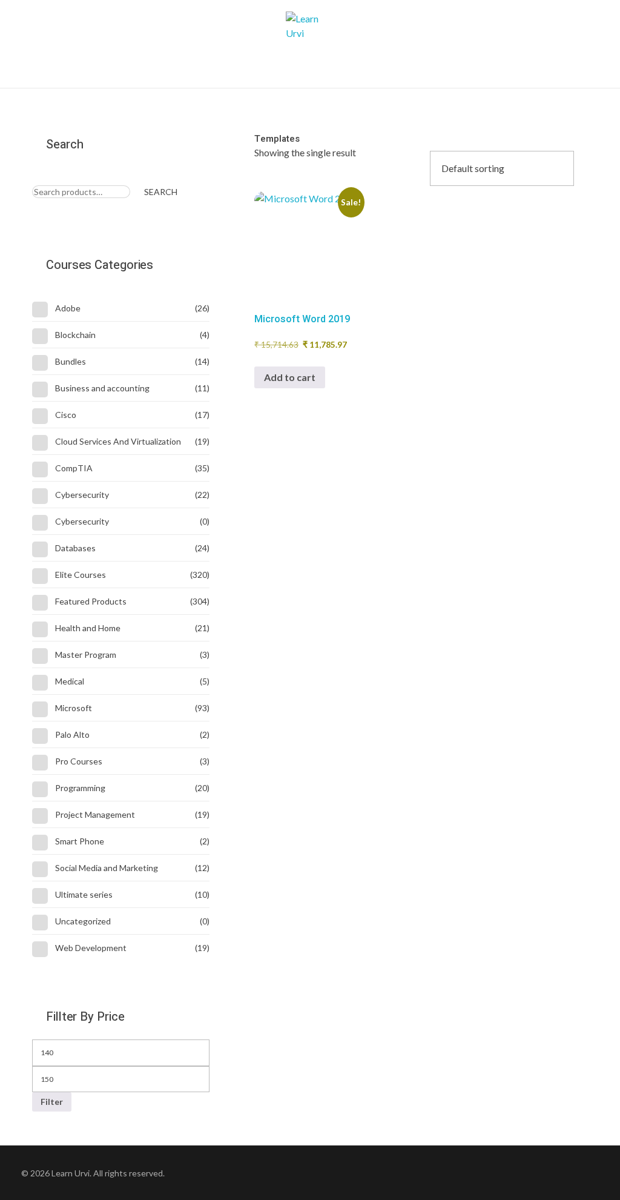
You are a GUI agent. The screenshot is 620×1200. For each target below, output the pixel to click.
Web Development (91, 948)
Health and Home (87, 628)
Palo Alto (72, 734)
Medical (69, 681)
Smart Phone (79, 841)
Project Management (95, 814)
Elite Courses (80, 574)
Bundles (70, 361)
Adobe (68, 308)
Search (160, 192)
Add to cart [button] (289, 377)
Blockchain (75, 335)
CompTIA (74, 468)
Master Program (85, 654)
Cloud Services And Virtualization (118, 441)
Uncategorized (83, 921)
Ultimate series (84, 894)
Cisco (65, 414)
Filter (52, 1101)
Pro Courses (78, 761)
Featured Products (91, 601)
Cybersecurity (82, 494)
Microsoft (73, 708)
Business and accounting (102, 388)
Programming (80, 788)
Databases (75, 548)
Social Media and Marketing (106, 868)
